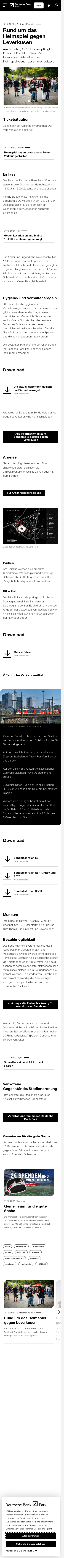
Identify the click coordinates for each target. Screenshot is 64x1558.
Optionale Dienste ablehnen (30, 1543)
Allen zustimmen (30, 1535)
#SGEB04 (42, 1266)
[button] (56, 5)
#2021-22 (21, 1254)
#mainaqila (26, 1266)
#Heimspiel (21, 1248)
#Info (7, 1248)
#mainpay (9, 1266)
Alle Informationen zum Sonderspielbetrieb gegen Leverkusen (31, 438)
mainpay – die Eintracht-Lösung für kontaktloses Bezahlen (31, 1006)
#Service (35, 1254)
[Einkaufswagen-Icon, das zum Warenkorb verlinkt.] (49, 5)
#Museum (34, 1260)
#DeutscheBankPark (14, 1260)
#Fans (8, 1254)
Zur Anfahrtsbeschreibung (24, 494)
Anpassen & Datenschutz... (20, 1550)
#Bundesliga (38, 1248)
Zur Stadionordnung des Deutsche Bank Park (30, 1119)
